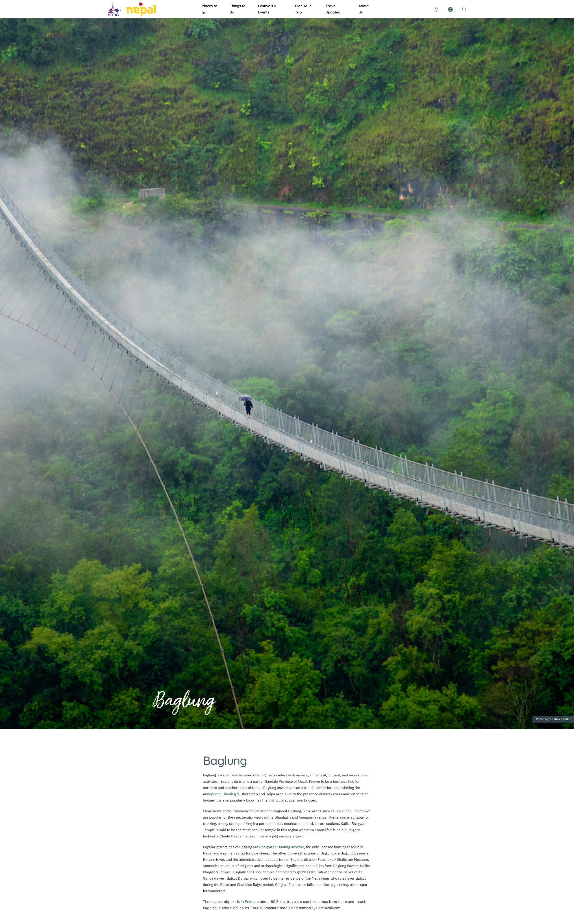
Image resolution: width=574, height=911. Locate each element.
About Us (364, 9)
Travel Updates (333, 9)
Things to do (238, 9)
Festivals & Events (267, 9)
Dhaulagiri (230, 794)
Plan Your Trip (303, 9)
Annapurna (212, 794)
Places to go (209, 9)
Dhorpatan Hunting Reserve (281, 847)
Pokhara (252, 901)
